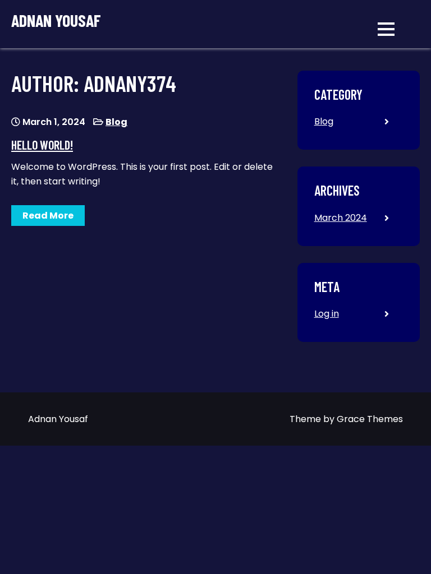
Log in (326, 313)
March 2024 (340, 217)
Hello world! (42, 144)
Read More (48, 215)
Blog (116, 121)
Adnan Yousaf (56, 20)
